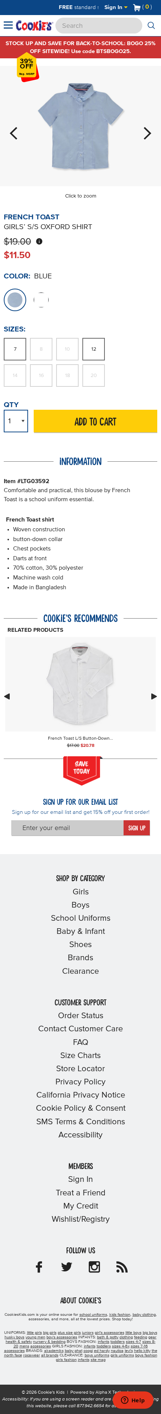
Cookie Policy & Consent (80, 1108)
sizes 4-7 (133, 1342)
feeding (140, 1337)
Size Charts (80, 1056)
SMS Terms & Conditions (80, 1122)
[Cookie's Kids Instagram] (94, 1269)
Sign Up (136, 828)
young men (35, 1337)
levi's (129, 1351)
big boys (150, 1333)
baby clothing (144, 1315)
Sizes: (14, 329)
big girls (50, 1333)
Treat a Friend (81, 1193)
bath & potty (107, 1337)
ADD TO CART (95, 422)
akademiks (54, 1351)
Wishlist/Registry (81, 1219)
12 (93, 349)
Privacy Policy (80, 1082)
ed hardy (102, 1351)
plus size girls (69, 1333)
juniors (88, 1333)
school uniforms (93, 1315)
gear (152, 1337)
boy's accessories (61, 1337)
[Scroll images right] (154, 696)
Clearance (80, 971)
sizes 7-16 (139, 1346)
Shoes (80, 945)
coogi (88, 1351)
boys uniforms (97, 1355)
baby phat (73, 1351)
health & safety (19, 1342)
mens (24, 1346)
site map (98, 1360)
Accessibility (80, 1135)
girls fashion (66, 1360)
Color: (17, 276)
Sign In (114, 7)
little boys (133, 1333)
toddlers (117, 1342)
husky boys (14, 1337)
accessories (40, 1346)
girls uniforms (122, 1355)
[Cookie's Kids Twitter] (66, 1269)
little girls (34, 1333)
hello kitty (142, 1351)
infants (103, 1342)
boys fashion (146, 1355)
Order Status (80, 1016)
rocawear (31, 1355)
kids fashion (119, 1315)
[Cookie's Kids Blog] (122, 1269)
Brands (80, 958)
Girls (81, 892)
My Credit (80, 1206)
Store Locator (80, 1069)
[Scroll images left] (7, 696)
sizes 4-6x (121, 1346)
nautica (117, 1351)
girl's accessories (109, 1333)
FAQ (80, 1042)
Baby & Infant (81, 931)
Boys (80, 905)
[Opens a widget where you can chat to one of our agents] (133, 1400)
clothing (126, 1337)
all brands (49, 1355)
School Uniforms (80, 918)
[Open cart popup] (155, 7)
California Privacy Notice (80, 1095)
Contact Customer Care (80, 1029)
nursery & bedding (49, 1342)
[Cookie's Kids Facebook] (39, 1269)
